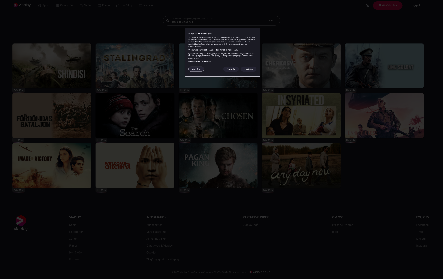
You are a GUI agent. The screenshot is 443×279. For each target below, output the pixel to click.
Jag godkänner (248, 69)
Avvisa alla (231, 69)
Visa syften (196, 69)
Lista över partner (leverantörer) (199, 61)
